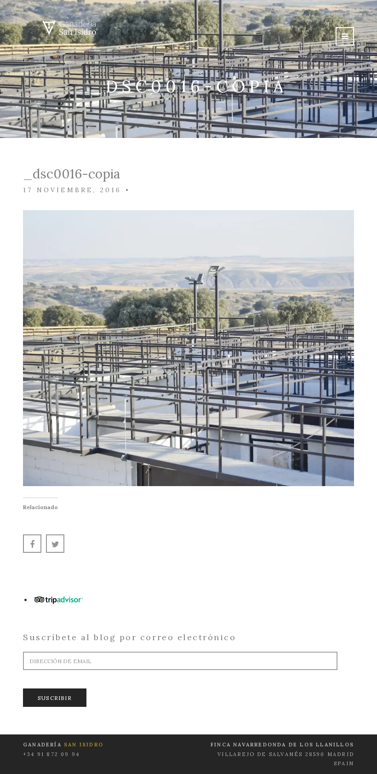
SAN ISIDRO (83, 744)
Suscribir (55, 697)
